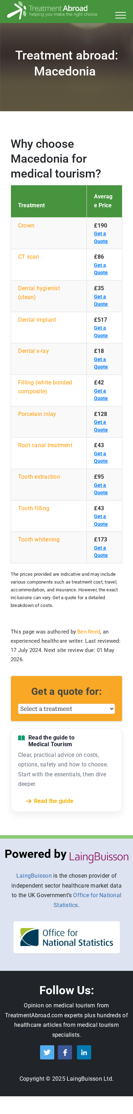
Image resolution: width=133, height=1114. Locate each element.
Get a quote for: (66, 691)
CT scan (28, 256)
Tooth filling (33, 508)
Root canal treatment (45, 445)
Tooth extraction (39, 476)
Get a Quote (101, 237)
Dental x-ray (33, 351)
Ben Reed (88, 632)
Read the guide (53, 801)
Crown (26, 225)
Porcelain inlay (37, 414)
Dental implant (37, 319)
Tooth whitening (39, 539)
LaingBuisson (34, 875)
